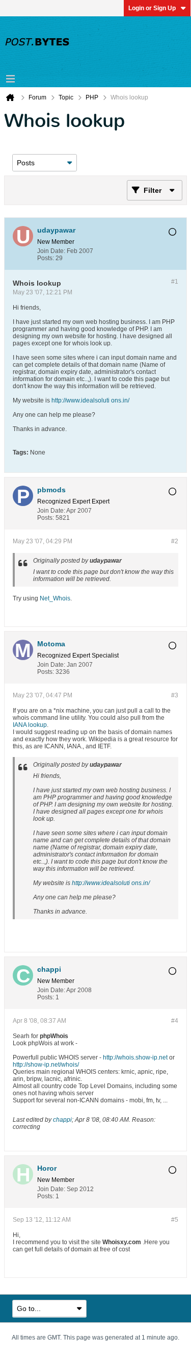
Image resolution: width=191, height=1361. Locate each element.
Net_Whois (55, 598)
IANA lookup (30, 724)
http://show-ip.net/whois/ (46, 1064)
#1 (174, 281)
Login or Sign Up (152, 8)
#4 (174, 1020)
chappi (62, 1119)
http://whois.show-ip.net (135, 1057)
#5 (174, 1219)
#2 (174, 541)
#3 (174, 695)
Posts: (45, 258)
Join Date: (51, 251)
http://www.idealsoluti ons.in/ (90, 400)
